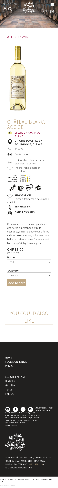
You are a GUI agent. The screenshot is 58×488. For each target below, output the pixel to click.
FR (4, 4)
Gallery (10, 385)
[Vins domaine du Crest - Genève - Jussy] (29, 12)
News (8, 358)
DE (9, 4)
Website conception (7, 485)
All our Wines (19, 36)
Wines (9, 366)
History (10, 381)
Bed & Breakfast (15, 377)
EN (15, 4)
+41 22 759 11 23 (36, 464)
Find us (9, 394)
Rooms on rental (16, 362)
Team (8, 390)
